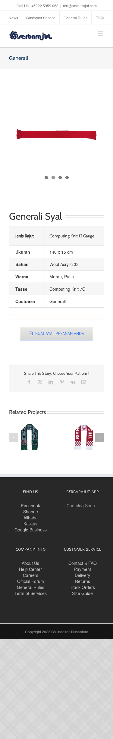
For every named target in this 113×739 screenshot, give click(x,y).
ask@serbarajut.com (80, 5)
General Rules (30, 587)
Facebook (30, 506)
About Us (30, 563)
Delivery (82, 575)
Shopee (30, 512)
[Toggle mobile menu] (101, 33)
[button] (13, 437)
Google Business (30, 530)
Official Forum (30, 581)
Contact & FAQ (82, 563)
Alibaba (31, 518)
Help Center (30, 569)
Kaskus (30, 524)
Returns (82, 581)
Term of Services (30, 593)
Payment (82, 569)
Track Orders (82, 587)
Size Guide (82, 593)
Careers (30, 575)
